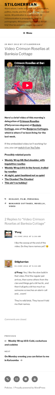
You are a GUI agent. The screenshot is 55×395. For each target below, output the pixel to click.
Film (23, 199)
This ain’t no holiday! (16, 183)
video (12, 206)
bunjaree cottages (21, 203)
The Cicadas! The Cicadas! (19, 179)
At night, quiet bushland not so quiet (25, 175)
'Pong (18, 232)
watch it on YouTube (29, 147)
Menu (29, 33)
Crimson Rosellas (29, 121)
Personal (33, 199)
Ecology (14, 199)
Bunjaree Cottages (37, 129)
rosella (40, 203)
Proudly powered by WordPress (30, 387)
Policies (8, 387)
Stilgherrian (21, 4)
